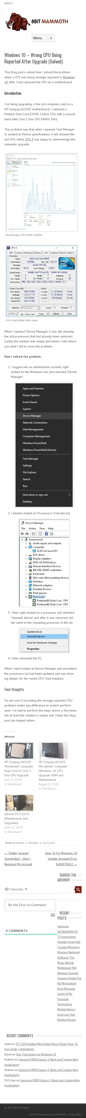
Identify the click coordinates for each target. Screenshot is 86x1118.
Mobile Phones (66, 1020)
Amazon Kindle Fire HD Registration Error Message (69, 983)
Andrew (20, 842)
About (8, 3)
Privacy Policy (75, 1114)
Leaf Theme (35, 1114)
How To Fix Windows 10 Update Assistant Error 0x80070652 (61, 858)
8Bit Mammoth (21, 1107)
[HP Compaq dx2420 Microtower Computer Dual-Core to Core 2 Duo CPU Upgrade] (19, 751)
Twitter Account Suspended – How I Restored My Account (18, 858)
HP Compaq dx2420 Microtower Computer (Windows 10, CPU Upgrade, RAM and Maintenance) (53, 771)
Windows (33, 842)
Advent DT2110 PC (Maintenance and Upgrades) (17, 818)
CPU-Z (29, 139)
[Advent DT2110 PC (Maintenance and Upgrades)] (19, 803)
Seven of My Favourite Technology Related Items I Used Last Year (66, 1004)
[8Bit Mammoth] (37, 31)
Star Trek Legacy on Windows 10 (36, 1054)
